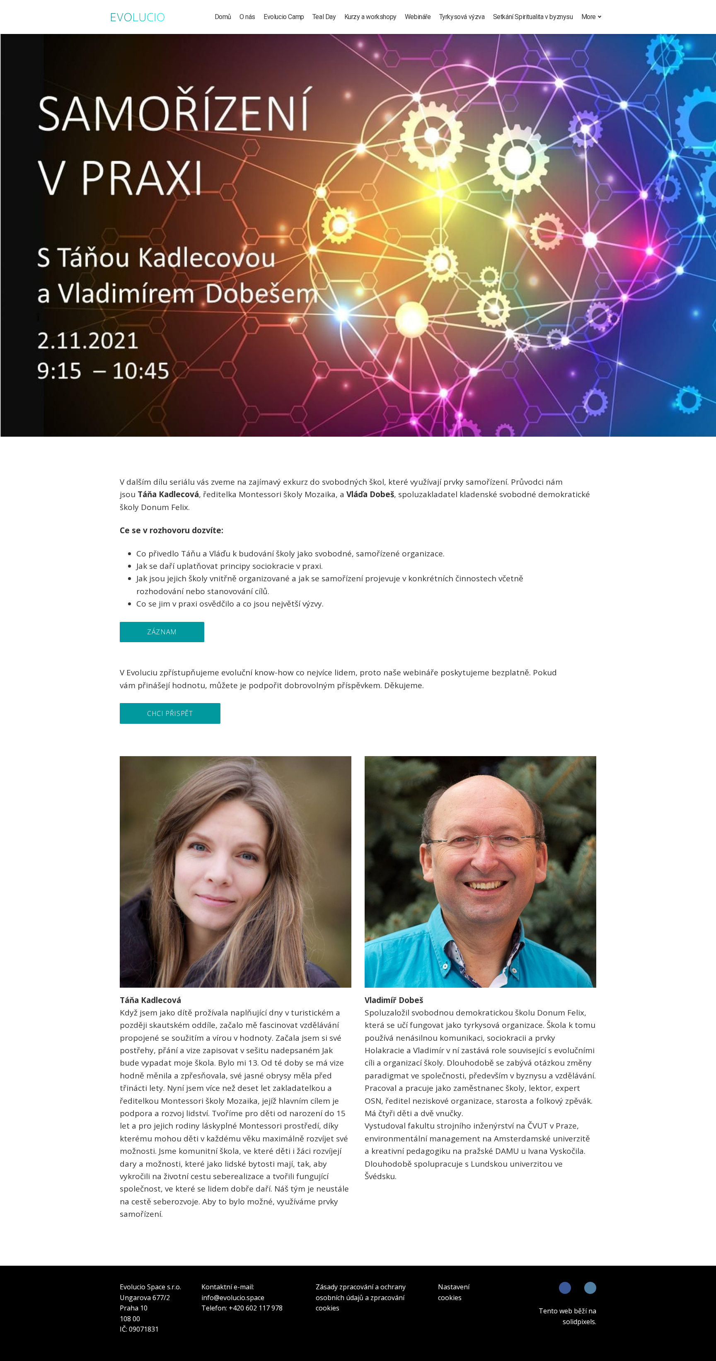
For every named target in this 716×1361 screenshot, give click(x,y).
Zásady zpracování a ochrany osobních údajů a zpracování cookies (361, 1297)
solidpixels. (579, 1321)
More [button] (588, 17)
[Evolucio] (137, 17)
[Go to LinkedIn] (590, 1288)
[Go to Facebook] (565, 1288)
